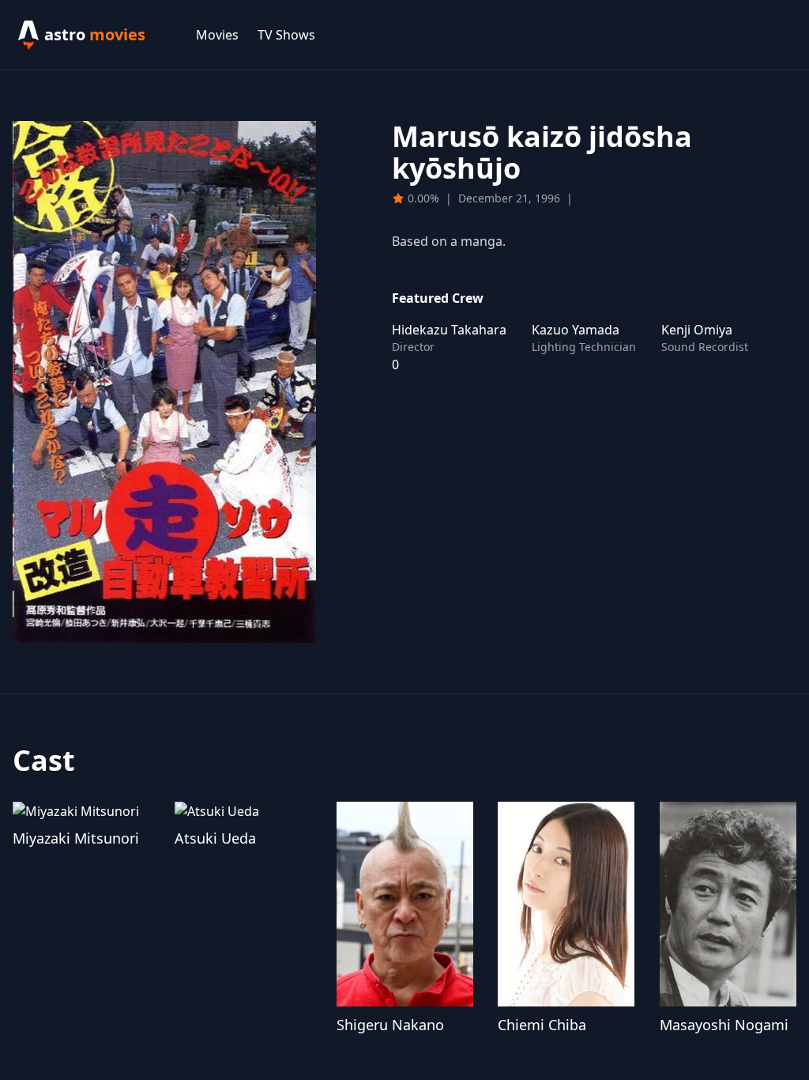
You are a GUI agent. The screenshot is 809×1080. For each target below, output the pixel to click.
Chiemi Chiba (542, 1024)
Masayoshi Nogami (724, 1024)
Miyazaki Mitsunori (76, 838)
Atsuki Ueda (215, 838)
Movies (217, 34)
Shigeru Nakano (390, 1024)
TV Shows (286, 34)
